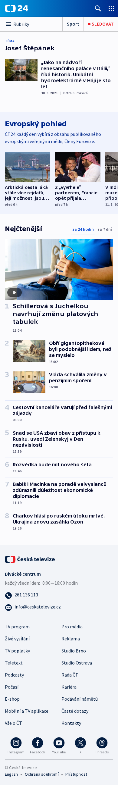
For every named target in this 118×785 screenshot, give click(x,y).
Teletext (14, 663)
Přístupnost (76, 774)
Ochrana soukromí (42, 774)
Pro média (72, 627)
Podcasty (14, 675)
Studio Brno (73, 651)
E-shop (12, 699)
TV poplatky (17, 651)
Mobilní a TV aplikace (26, 711)
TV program (17, 627)
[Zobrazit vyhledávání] (98, 8)
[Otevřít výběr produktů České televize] (111, 8)
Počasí (11, 687)
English (11, 774)
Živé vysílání (17, 639)
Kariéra (69, 687)
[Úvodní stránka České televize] (30, 558)
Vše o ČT (13, 723)
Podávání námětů (79, 699)
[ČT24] (16, 8)
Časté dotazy (74, 711)
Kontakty (71, 723)
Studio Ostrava (76, 663)
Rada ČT (69, 675)
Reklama (70, 639)
